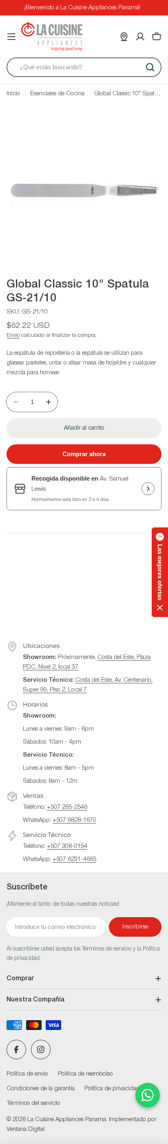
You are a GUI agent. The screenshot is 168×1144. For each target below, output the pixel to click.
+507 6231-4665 (74, 859)
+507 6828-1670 (74, 820)
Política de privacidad (112, 1088)
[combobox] (84, 67)
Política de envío (27, 1074)
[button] (160, 572)
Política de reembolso (85, 1074)
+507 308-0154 (67, 846)
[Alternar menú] (11, 37)
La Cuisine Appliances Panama (66, 1119)
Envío (13, 335)
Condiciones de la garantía (41, 1088)
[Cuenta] (140, 37)
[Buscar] (150, 67)
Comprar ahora (84, 453)
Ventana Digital (25, 1129)
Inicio (13, 94)
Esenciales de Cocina (57, 94)
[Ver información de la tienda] (148, 488)
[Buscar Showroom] (124, 37)
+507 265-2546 (67, 807)
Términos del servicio (33, 1103)
